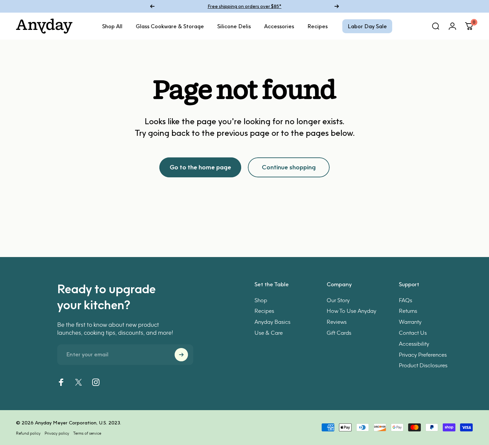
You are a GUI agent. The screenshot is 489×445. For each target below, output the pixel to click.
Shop (260, 300)
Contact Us (413, 332)
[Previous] (152, 6)
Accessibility (414, 343)
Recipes (264, 311)
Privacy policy (57, 433)
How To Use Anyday (351, 311)
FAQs (405, 300)
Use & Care (268, 332)
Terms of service (87, 433)
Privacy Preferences (423, 354)
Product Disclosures (423, 365)
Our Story (338, 300)
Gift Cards (339, 332)
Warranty (410, 321)
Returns (408, 311)
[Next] (336, 6)
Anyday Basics (272, 321)
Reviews (337, 321)
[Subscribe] (181, 354)
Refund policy (28, 433)
